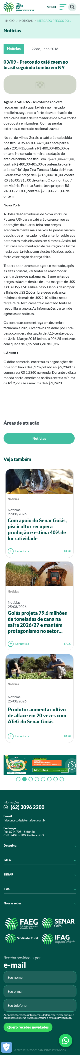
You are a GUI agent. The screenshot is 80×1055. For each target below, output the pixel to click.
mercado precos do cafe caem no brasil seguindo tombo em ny (55, 21)
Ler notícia (22, 551)
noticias (26, 21)
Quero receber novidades (28, 1027)
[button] (72, 765)
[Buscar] (72, 7)
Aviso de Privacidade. (60, 1017)
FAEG (67, 551)
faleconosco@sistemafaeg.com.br (25, 820)
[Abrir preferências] (6, 1047)
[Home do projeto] (19, 7)
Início (9, 21)
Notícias (39, 438)
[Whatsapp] (65, 1040)
